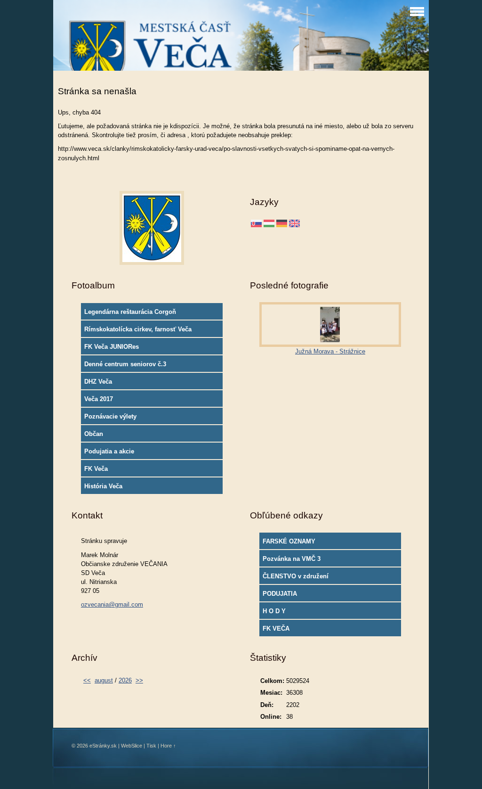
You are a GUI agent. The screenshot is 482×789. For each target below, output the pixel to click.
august (104, 680)
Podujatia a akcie (109, 451)
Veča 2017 (98, 399)
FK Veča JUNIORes (111, 346)
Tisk (151, 745)
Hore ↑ (168, 745)
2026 (125, 680)
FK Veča (96, 468)
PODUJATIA (280, 593)
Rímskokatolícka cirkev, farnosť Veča (138, 329)
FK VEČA (276, 628)
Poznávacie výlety (110, 416)
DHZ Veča (98, 381)
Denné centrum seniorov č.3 (125, 364)
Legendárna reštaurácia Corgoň (130, 311)
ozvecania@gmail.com (112, 604)
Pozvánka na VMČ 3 (292, 558)
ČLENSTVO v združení (296, 576)
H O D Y (274, 611)
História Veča (103, 486)
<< (87, 680)
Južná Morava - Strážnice (330, 351)
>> (139, 680)
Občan (93, 433)
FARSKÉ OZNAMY (289, 541)
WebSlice (131, 745)
